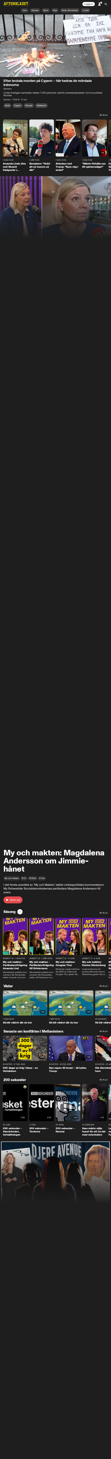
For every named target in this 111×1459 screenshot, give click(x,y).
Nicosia (28, 105)
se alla (104, 115)
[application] (55, 45)
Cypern (17, 105)
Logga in (88, 4)
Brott (7, 105)
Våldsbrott (41, 105)
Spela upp (15, 899)
